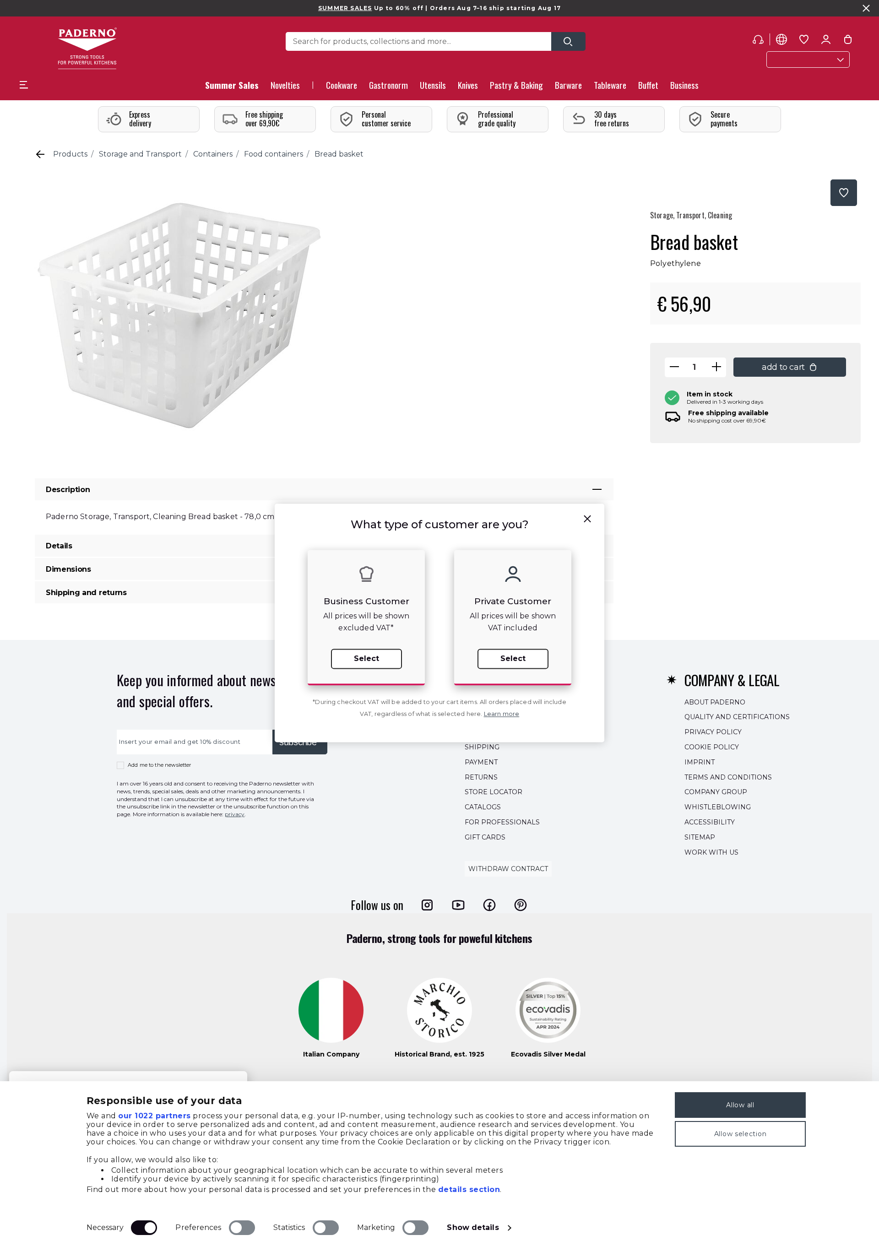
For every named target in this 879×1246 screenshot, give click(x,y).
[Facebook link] (489, 905)
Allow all (740, 1105)
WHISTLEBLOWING (717, 807)
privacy (234, 814)
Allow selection (740, 1134)
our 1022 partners (154, 1115)
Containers (213, 154)
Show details (473, 1227)
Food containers (273, 154)
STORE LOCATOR (493, 792)
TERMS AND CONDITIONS (728, 777)
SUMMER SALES (345, 8)
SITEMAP (699, 837)
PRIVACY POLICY (713, 732)
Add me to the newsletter (159, 765)
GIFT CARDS (485, 837)
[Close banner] (866, 8)
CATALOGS (483, 807)
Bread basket (339, 154)
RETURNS (481, 777)
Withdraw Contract (508, 869)
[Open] (568, 41)
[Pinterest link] (520, 905)
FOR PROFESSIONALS (502, 822)
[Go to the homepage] (87, 48)
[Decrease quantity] (674, 367)
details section (469, 1189)
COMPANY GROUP (715, 792)
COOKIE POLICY (711, 747)
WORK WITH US (711, 852)
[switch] (242, 1227)
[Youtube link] (458, 905)
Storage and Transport (140, 154)
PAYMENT (481, 762)
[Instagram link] (427, 905)
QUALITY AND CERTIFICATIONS (737, 717)
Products (70, 154)
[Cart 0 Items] (848, 41)
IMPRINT (699, 762)
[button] (285, 87)
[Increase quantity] (716, 367)
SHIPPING (482, 747)
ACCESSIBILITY (709, 822)
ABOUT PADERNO (714, 702)
